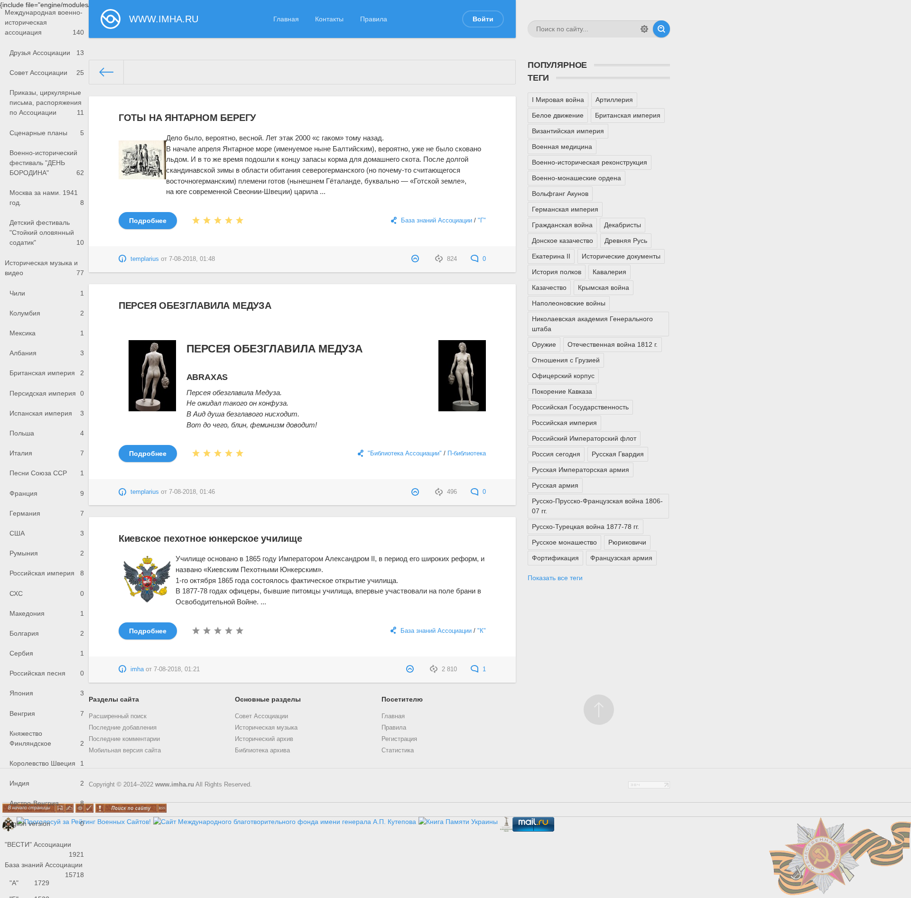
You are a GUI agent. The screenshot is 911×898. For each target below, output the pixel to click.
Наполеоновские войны (568, 303)
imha (137, 669)
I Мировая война (558, 99)
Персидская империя (46, 393)
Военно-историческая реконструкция (589, 162)
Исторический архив (264, 739)
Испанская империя (46, 413)
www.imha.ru (174, 784)
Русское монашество (564, 542)
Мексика (46, 333)
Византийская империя (568, 131)
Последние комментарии (124, 739)
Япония (46, 693)
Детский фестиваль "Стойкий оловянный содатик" (46, 232)
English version (44, 823)
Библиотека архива (262, 750)
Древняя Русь (625, 240)
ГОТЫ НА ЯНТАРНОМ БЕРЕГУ (187, 117)
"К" (481, 631)
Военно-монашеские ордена (576, 178)
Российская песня (46, 673)
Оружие (544, 344)
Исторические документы (621, 256)
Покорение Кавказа (562, 391)
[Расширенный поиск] (644, 28)
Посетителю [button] (402, 699)
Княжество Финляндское (46, 738)
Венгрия (46, 713)
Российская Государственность (580, 407)
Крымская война (603, 287)
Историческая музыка (266, 727)
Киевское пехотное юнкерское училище (210, 538)
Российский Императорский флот (584, 438)
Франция (46, 493)
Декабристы (622, 225)
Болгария (46, 633)
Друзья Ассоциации (46, 52)
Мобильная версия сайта (125, 750)
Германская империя (565, 209)
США (46, 533)
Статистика (397, 750)
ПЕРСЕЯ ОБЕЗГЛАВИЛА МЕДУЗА (195, 305)
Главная (286, 19)
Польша (46, 433)
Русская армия (555, 485)
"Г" (482, 220)
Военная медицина (562, 146)
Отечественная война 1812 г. (612, 344)
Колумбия (46, 313)
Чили (46, 293)
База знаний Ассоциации (44, 868)
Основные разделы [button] (268, 699)
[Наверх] (599, 709)
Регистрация (399, 739)
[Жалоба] (416, 259)
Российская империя (46, 573)
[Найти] (661, 28)
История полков (556, 272)
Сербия (46, 653)
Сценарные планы (46, 133)
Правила (373, 19)
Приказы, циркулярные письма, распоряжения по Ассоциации (46, 102)
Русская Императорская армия (580, 469)
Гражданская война (562, 225)
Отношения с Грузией (566, 360)
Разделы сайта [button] (114, 699)
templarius (144, 259)
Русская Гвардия (618, 454)
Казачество (549, 287)
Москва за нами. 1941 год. (46, 197)
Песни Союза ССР (46, 473)
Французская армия (621, 558)
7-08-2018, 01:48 (192, 259)
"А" (29, 883)
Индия (46, 783)
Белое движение (558, 115)
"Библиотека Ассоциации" (405, 453)
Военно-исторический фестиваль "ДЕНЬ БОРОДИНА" (46, 162)
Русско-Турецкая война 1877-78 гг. (585, 526)
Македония (46, 613)
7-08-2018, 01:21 (177, 669)
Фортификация (555, 558)
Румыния (46, 553)
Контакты (329, 19)
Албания (46, 353)
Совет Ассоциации (46, 72)
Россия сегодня (556, 454)
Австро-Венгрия (46, 803)
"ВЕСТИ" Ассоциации (44, 847)
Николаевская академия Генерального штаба (592, 324)
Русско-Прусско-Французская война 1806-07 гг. (597, 506)
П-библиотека (466, 453)
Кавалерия (609, 272)
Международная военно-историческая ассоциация (44, 22)
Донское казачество (562, 240)
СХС (46, 593)
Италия (46, 453)
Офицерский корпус (563, 376)
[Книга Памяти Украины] (458, 821)
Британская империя (46, 373)
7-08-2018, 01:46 (192, 492)
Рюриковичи (627, 542)
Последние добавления (123, 727)
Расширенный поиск (118, 716)
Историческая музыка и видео (44, 268)
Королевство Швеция (46, 763)
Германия (46, 513)
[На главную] (106, 72)
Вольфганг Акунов (560, 193)
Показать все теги (555, 578)
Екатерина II (551, 256)
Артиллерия (614, 99)
